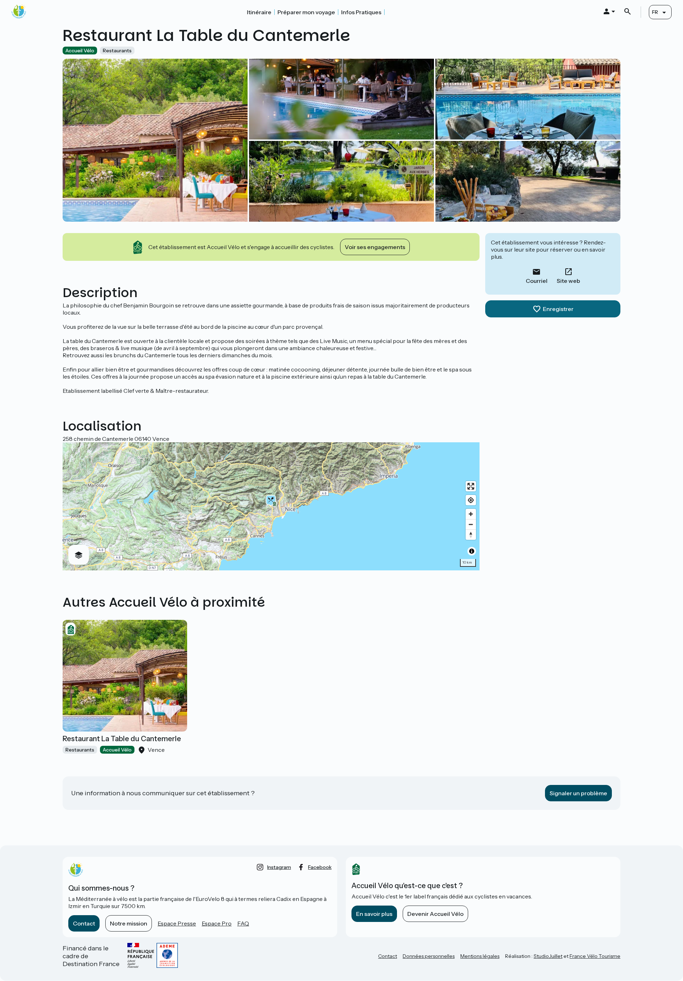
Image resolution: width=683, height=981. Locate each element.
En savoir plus (374, 913)
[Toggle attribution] (471, 551)
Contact (84, 923)
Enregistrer (558, 308)
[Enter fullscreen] (471, 486)
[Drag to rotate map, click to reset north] (471, 534)
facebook (320, 867)
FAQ (243, 923)
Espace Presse (177, 923)
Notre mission (128, 923)
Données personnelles (429, 956)
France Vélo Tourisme (595, 956)
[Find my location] (471, 500)
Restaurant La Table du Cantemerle (122, 738)
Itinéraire (259, 12)
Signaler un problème (578, 793)
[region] (271, 506)
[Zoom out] (471, 524)
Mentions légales (479, 956)
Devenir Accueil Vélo (435, 913)
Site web (568, 280)
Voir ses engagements (375, 246)
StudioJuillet (548, 956)
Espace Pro (217, 923)
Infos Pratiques (361, 12)
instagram (279, 867)
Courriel (536, 280)
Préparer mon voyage (306, 12)
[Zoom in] (471, 514)
